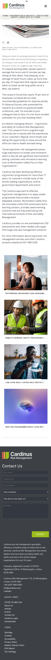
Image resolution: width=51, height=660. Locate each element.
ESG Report (9, 648)
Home (5, 16)
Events (7, 612)
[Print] (9, 42)
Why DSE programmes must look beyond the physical (26, 427)
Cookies (8, 635)
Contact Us (9, 615)
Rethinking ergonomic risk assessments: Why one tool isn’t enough (26, 293)
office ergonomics (21, 48)
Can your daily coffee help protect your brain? (26, 382)
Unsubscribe (10, 621)
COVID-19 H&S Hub (13, 602)
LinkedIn (7, 591)
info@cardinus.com (12, 588)
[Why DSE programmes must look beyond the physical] (25, 406)
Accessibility (10, 639)
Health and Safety (9, 49)
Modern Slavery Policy (14, 645)
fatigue (10, 48)
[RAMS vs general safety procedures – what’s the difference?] (25, 317)
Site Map (8, 632)
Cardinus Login (11, 618)
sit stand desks (36, 48)
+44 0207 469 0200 (13, 585)
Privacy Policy (10, 642)
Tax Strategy (10, 651)
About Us (8, 605)
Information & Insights (22, 16)
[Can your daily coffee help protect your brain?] (25, 361)
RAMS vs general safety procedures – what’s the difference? (26, 338)
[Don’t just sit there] (25, 31)
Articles (7, 608)
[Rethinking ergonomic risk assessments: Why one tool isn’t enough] (25, 272)
